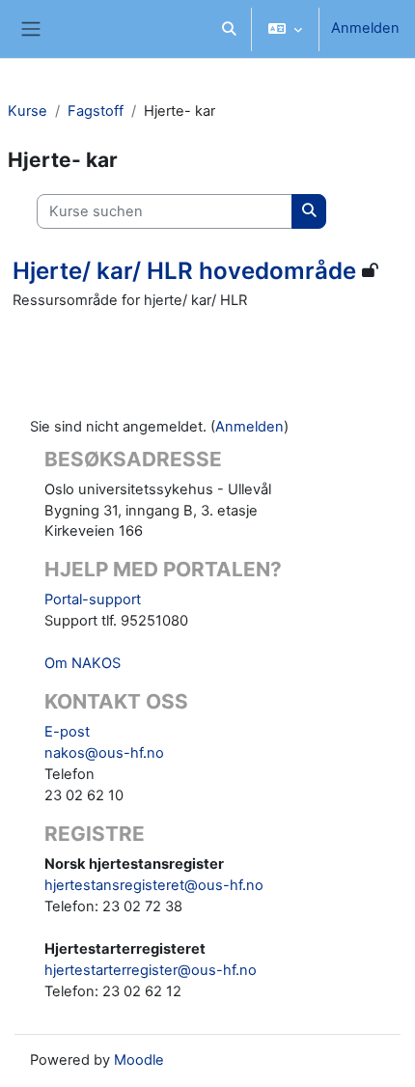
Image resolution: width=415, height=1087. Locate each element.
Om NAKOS (82, 663)
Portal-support (92, 599)
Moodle (139, 1060)
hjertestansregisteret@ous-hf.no (153, 885)
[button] (228, 29)
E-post (67, 731)
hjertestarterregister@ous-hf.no (150, 970)
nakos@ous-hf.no (104, 753)
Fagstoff (96, 111)
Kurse (27, 111)
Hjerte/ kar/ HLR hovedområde (184, 271)
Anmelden (365, 28)
